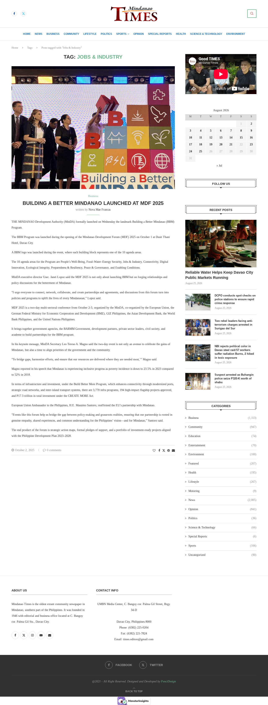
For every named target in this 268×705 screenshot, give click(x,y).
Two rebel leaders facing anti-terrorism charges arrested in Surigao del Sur (234, 324)
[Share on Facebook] (159, 450)
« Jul (219, 165)
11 (200, 137)
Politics (106, 33)
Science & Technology (206, 33)
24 (190, 151)
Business (52, 33)
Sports (121, 33)
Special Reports (160, 33)
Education (222, 436)
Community (71, 33)
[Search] (251, 13)
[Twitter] (23, 13)
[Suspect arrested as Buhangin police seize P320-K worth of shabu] (197, 381)
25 (200, 151)
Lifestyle (90, 33)
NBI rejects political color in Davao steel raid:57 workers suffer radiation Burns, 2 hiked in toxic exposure (234, 352)
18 (200, 144)
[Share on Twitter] (163, 450)
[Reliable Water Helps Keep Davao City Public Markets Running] (220, 243)
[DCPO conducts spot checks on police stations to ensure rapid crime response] (197, 302)
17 (190, 144)
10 (190, 137)
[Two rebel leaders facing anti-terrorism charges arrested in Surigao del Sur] (197, 327)
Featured (222, 463)
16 (251, 137)
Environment (235, 33)
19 (210, 144)
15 (241, 137)
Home (27, 33)
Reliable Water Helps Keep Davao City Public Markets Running (219, 275)
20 (220, 144)
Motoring (222, 491)
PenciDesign (168, 681)
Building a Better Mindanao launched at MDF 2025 (93, 203)
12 (210, 137)
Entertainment (222, 445)
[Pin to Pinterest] (168, 450)
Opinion (138, 33)
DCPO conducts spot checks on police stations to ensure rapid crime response (235, 299)
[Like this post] (154, 450)
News (38, 33)
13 (220, 137)
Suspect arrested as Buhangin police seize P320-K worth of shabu (234, 378)
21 (230, 144)
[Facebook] (14, 13)
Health (181, 33)
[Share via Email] (173, 450)
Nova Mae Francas (100, 209)
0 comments (54, 450)
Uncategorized (222, 554)
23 (251, 144)
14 (230, 137)
